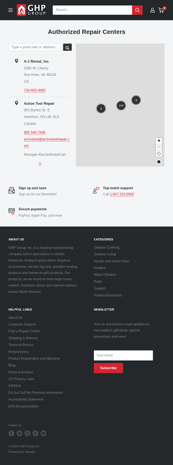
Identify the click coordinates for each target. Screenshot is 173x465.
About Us (15, 317)
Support (100, 288)
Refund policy (18, 352)
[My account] (152, 10)
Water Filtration (105, 274)
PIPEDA (14, 386)
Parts (98, 281)
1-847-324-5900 (122, 194)
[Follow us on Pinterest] (35, 433)
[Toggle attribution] (158, 161)
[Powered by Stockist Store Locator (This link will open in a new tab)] (40, 164)
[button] (121, 105)
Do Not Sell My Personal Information (35, 392)
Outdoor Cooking (106, 247)
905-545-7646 (34, 132)
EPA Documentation (23, 406)
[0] (161, 10)
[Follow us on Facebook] (11, 433)
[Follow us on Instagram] (27, 433)
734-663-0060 (34, 90)
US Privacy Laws (21, 379)
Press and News (20, 372)
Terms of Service (20, 345)
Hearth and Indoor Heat (111, 261)
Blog (11, 365)
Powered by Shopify (21, 451)
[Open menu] (10, 10)
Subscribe (108, 368)
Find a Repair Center (24, 331)
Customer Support (22, 324)
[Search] (137, 10)
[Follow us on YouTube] (43, 433)
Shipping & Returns (23, 338)
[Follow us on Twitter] (19, 433)
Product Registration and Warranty (34, 358)
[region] (120, 105)
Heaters (100, 268)
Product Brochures (108, 295)
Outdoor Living (105, 254)
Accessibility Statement (25, 399)
